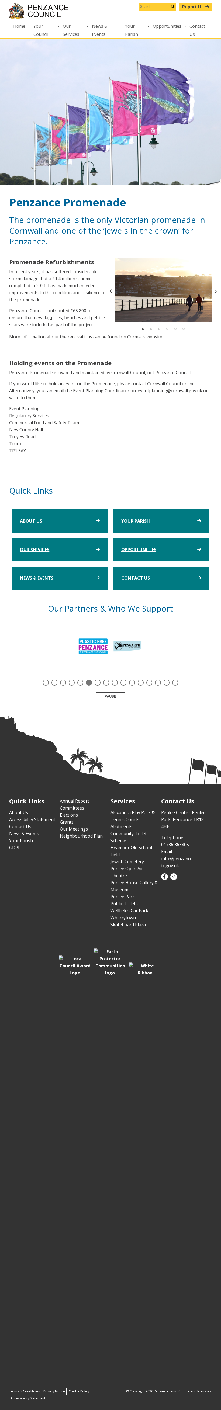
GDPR (15, 847)
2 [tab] (151, 329)
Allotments (121, 826)
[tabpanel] (163, 290)
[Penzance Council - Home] (110, 11)
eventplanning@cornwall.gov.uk (170, 391)
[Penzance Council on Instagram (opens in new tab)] (173, 876)
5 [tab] (175, 329)
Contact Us (197, 30)
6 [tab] (183, 329)
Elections (69, 815)
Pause (110, 696)
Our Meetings (74, 829)
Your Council (40, 30)
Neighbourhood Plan (81, 836)
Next (216, 291)
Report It (192, 7)
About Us (31, 521)
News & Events (99, 30)
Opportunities (167, 26)
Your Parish (131, 30)
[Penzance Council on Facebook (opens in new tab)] (164, 876)
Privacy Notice (54, 1391)
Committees (72, 808)
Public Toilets (124, 904)
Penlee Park (122, 897)
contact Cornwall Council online (163, 384)
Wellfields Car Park (129, 911)
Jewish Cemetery (127, 861)
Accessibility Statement (32, 819)
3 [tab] (159, 329)
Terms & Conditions (24, 1391)
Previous (110, 291)
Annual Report (74, 801)
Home (19, 26)
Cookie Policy (79, 1391)
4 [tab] (167, 329)
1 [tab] (143, 329)
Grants (67, 822)
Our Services (71, 30)
